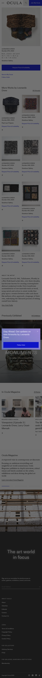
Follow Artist (21, 345)
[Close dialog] (37, 331)
